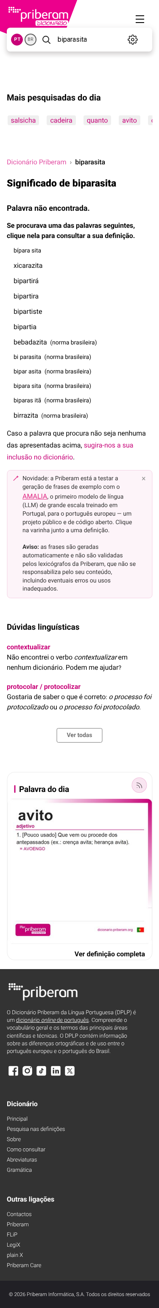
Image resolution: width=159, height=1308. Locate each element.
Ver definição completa (110, 954)
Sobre (14, 1139)
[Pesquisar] (46, 39)
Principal (17, 1119)
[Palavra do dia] (139, 785)
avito (129, 120)
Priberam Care (24, 1265)
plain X (15, 1255)
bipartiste (28, 311)
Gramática (19, 1170)
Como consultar (26, 1150)
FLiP (12, 1235)
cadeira (61, 120)
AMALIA (34, 496)
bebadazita (30, 342)
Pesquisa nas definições (36, 1129)
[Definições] (133, 39)
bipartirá (26, 281)
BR (30, 39)
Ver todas (79, 735)
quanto (97, 120)
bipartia (25, 327)
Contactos (19, 1214)
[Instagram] (27, 1075)
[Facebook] (13, 1075)
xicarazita (28, 265)
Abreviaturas (22, 1160)
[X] (70, 1075)
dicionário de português (52, 1020)
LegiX (13, 1245)
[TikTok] (41, 1075)
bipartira (26, 296)
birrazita (26, 415)
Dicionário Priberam (36, 162)
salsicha (23, 120)
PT (17, 39)
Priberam (18, 1225)
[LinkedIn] (55, 1075)
